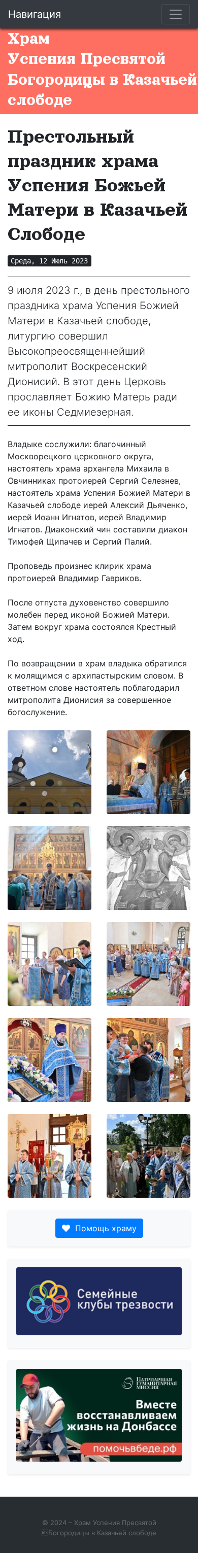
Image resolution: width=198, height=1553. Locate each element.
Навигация (34, 14)
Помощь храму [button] (103, 1228)
